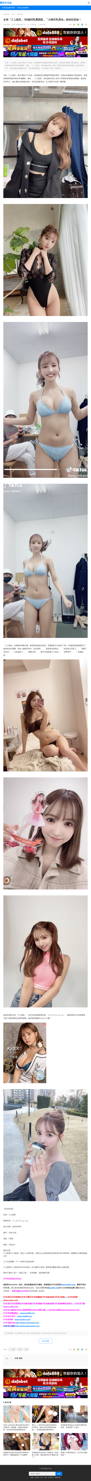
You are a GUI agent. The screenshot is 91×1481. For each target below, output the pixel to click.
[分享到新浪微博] (74, 24)
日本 (41, 1477)
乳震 (20, 1349)
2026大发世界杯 (23, 8)
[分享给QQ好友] (82, 24)
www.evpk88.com (27, 1313)
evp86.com (54, 1288)
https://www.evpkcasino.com (27, 1323)
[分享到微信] (78, 24)
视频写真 (57, 1477)
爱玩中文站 (6, 2)
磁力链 (37, 1477)
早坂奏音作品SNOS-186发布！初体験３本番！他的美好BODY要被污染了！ (45, 1455)
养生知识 (20, 14)
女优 (45, 1477)
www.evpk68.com (24, 1316)
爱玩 (8, 24)
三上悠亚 (12, 1349)
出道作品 (51, 1477)
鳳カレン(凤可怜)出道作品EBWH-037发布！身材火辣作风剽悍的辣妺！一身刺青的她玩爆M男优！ (44, 1427)
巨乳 (26, 1349)
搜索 (58, 1474)
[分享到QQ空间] (86, 24)
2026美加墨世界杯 (8, 8)
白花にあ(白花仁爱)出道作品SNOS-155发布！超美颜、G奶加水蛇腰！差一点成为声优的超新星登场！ (16, 1427)
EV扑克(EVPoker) (14, 1279)
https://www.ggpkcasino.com (27, 1326)
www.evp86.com (68, 1285)
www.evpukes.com (22, 1319)
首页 (13, 14)
